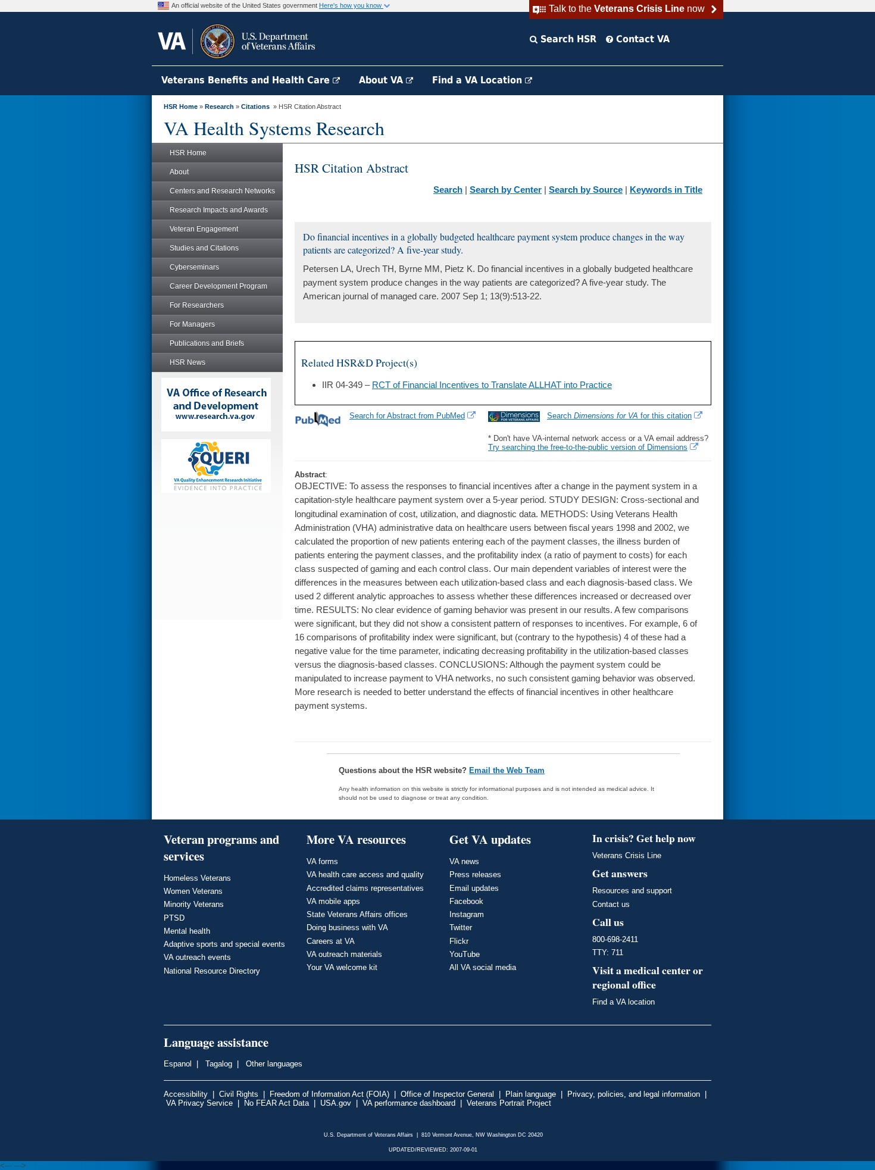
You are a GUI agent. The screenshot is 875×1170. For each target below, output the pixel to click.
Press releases (475, 874)
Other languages (272, 1063)
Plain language (530, 1094)
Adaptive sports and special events (224, 944)
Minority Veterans (194, 904)
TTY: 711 (607, 952)
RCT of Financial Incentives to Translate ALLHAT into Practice (492, 385)
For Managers (192, 324)
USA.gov (335, 1103)
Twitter (460, 927)
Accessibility (186, 1094)
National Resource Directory (212, 970)
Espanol (178, 1063)
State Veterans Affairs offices (357, 914)
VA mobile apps (333, 901)
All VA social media (482, 967)
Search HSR (567, 39)
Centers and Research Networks (222, 191)
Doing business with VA (347, 927)
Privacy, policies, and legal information (633, 1094)
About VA (382, 80)
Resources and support (632, 890)
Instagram (466, 914)
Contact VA (641, 39)
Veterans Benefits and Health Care (247, 80)
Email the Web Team (507, 770)
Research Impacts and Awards (219, 210)
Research (219, 106)
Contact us (611, 904)
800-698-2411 (615, 939)
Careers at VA (331, 941)
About (179, 172)
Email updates (474, 888)
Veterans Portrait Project (509, 1103)
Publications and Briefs (207, 343)
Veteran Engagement (204, 229)
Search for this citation (619, 415)
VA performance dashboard (408, 1103)
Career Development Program (218, 286)
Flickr (458, 941)
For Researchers (197, 305)
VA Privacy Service (199, 1103)
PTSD (174, 918)
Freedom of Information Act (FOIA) (329, 1094)
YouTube (464, 954)
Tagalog (217, 1063)
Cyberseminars (194, 267)
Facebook (466, 901)
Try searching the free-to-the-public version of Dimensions (588, 447)
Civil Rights (238, 1094)
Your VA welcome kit (342, 967)
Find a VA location (623, 1001)
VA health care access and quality (365, 874)
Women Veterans (193, 891)
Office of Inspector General (447, 1094)
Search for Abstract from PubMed (407, 415)
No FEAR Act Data (276, 1103)
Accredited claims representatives (365, 888)
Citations (255, 106)
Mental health (187, 931)
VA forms (322, 861)
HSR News (187, 362)
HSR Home (181, 106)
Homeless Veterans (197, 878)
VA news (464, 861)
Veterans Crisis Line (626, 855)
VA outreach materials (344, 954)
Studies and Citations (204, 248)
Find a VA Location (478, 80)
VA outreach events (197, 957)
